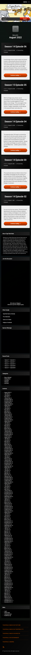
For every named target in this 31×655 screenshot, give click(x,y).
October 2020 (7, 480)
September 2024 (8, 419)
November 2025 (7, 401)
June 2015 (6, 561)
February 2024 (7, 430)
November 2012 (7, 602)
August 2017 (7, 526)
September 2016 (8, 541)
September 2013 (8, 587)
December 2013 (7, 583)
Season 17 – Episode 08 (10, 367)
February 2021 (7, 476)
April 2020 (6, 489)
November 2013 (7, 584)
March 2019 (7, 502)
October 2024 (7, 418)
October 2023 (7, 435)
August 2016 (7, 542)
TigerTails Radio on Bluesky (9, 313)
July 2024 (6, 422)
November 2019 (7, 493)
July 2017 (6, 528)
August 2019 (7, 498)
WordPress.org (7, 615)
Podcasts (6, 52)
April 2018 (6, 518)
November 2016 (7, 539)
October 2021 (7, 464)
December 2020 (7, 477)
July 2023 (6, 438)
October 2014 (7, 570)
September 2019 (8, 496)
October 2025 (7, 402)
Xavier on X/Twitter (7, 319)
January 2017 (7, 537)
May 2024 (6, 425)
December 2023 (7, 432)
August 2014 (7, 573)
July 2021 (6, 469)
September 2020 (8, 482)
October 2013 (7, 586)
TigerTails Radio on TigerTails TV (13, 629)
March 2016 (7, 548)
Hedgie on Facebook (7, 322)
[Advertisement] (15, 341)
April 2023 (6, 443)
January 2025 (7, 415)
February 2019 (7, 503)
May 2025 (6, 409)
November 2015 (7, 554)
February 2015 (7, 564)
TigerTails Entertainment (11, 637)
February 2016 (7, 550)
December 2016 (7, 538)
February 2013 (7, 597)
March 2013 (7, 596)
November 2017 (7, 522)
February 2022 (7, 458)
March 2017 (7, 534)
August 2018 (7, 512)
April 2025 (6, 411)
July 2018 (6, 513)
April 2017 (6, 532)
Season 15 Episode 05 (15, 85)
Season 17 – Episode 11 (10, 362)
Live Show (6, 380)
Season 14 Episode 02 (15, 196)
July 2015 (6, 560)
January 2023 (7, 447)
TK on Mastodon (6, 316)
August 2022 (7, 454)
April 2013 (6, 594)
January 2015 (7, 565)
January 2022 (7, 460)
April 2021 (6, 473)
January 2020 (7, 490)
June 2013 (6, 591)
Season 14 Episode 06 (15, 46)
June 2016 (6, 545)
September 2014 (8, 571)
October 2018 (7, 509)
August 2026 (7, 392)
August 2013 (7, 589)
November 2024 (7, 417)
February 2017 (7, 535)
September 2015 (8, 557)
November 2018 (7, 508)
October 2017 (7, 524)
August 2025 (7, 405)
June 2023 (6, 440)
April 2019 (6, 500)
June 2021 (6, 470)
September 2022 (8, 453)
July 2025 (6, 406)
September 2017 (8, 525)
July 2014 (6, 574)
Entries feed (7, 612)
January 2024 (7, 431)
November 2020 (7, 479)
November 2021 (7, 463)
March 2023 (7, 444)
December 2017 (7, 521)
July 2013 (6, 590)
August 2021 (7, 467)
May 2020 (6, 487)
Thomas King (20, 50)
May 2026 (6, 396)
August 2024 (7, 421)
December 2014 (7, 567)
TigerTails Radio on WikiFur (11, 633)
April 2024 (6, 427)
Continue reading (18, 75)
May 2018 (6, 516)
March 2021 (7, 474)
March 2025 (7, 412)
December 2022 (7, 448)
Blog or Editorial (7, 377)
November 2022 (7, 450)
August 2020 (7, 483)
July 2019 (6, 499)
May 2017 (6, 531)
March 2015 (7, 563)
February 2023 (7, 445)
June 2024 (6, 424)
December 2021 (7, 461)
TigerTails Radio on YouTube (12, 625)
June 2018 (6, 515)
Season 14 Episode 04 (15, 121)
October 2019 (7, 495)
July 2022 (6, 456)
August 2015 (7, 558)
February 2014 (7, 580)
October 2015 (7, 555)
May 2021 (6, 472)
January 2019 (7, 505)
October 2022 (7, 451)
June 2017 (6, 529)
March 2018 (7, 519)
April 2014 (6, 577)
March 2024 (7, 428)
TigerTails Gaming (8, 642)
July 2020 (6, 485)
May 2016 (6, 547)
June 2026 (6, 395)
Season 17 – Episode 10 (10, 363)
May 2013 (6, 593)
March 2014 (7, 578)
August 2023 (7, 437)
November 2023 (7, 434)
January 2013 (7, 599)
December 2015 (7, 552)
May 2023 (6, 441)
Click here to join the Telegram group (15, 304)
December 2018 (7, 506)
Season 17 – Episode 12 (10, 360)
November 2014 (7, 568)
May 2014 (6, 576)
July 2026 (6, 393)
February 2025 (7, 414)
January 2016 (7, 551)
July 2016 (6, 544)
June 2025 (6, 408)
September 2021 (8, 466)
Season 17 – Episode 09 (10, 365)
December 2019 (7, 492)
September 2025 (8, 404)
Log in (5, 611)
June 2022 (6, 457)
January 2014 (7, 581)
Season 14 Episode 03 (15, 160)
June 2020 (6, 486)
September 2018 (8, 511)
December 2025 (7, 399)
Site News (6, 383)
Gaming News (7, 378)
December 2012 (7, 600)
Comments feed (8, 614)
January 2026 (7, 398)
